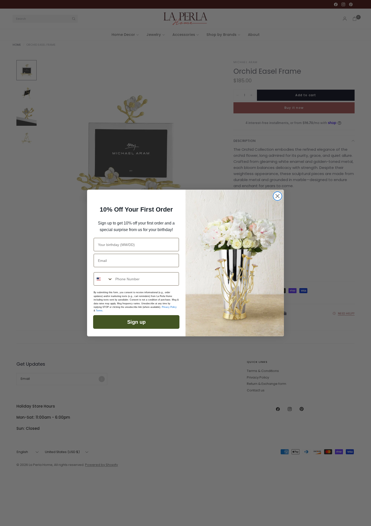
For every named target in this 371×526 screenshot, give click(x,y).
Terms (99, 310)
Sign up (136, 322)
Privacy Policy (169, 307)
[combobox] (103, 278)
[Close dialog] (277, 196)
